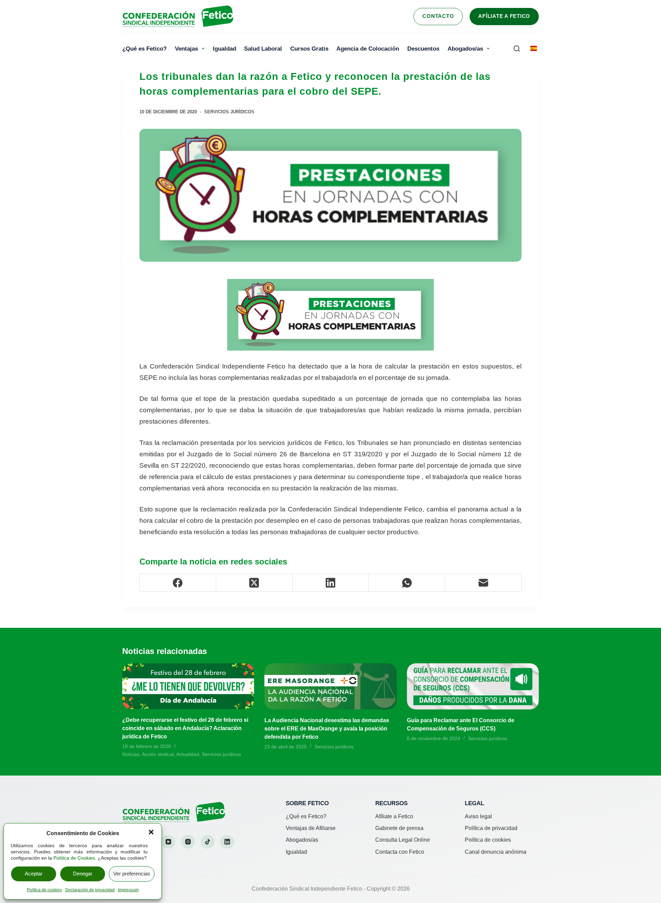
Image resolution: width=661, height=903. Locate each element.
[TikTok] (207, 842)
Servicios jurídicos (229, 111)
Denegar (82, 873)
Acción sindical (158, 754)
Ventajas (186, 48)
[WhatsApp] (407, 583)
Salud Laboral (263, 48)
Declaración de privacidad (90, 890)
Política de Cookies (74, 858)
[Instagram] (188, 842)
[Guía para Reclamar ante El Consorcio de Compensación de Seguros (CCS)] (473, 686)
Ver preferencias (131, 873)
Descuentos (423, 48)
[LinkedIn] (331, 583)
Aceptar (33, 873)
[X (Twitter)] (254, 583)
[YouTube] (168, 842)
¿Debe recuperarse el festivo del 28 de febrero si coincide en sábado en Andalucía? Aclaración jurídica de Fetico (185, 728)
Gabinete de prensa (399, 828)
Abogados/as (465, 48)
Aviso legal (478, 816)
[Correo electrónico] (483, 583)
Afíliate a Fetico (504, 16)
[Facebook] (178, 583)
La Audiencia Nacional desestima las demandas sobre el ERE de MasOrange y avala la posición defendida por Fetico (326, 728)
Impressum (128, 890)
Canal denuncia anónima (495, 852)
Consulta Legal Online (402, 840)
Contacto (438, 16)
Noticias (130, 754)
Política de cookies (44, 890)
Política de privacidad (491, 828)
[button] (151, 832)
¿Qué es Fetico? (144, 48)
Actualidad (187, 754)
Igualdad (224, 48)
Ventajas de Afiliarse (311, 828)
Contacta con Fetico (399, 852)
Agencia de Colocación (367, 48)
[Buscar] (517, 48)
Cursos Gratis (309, 48)
